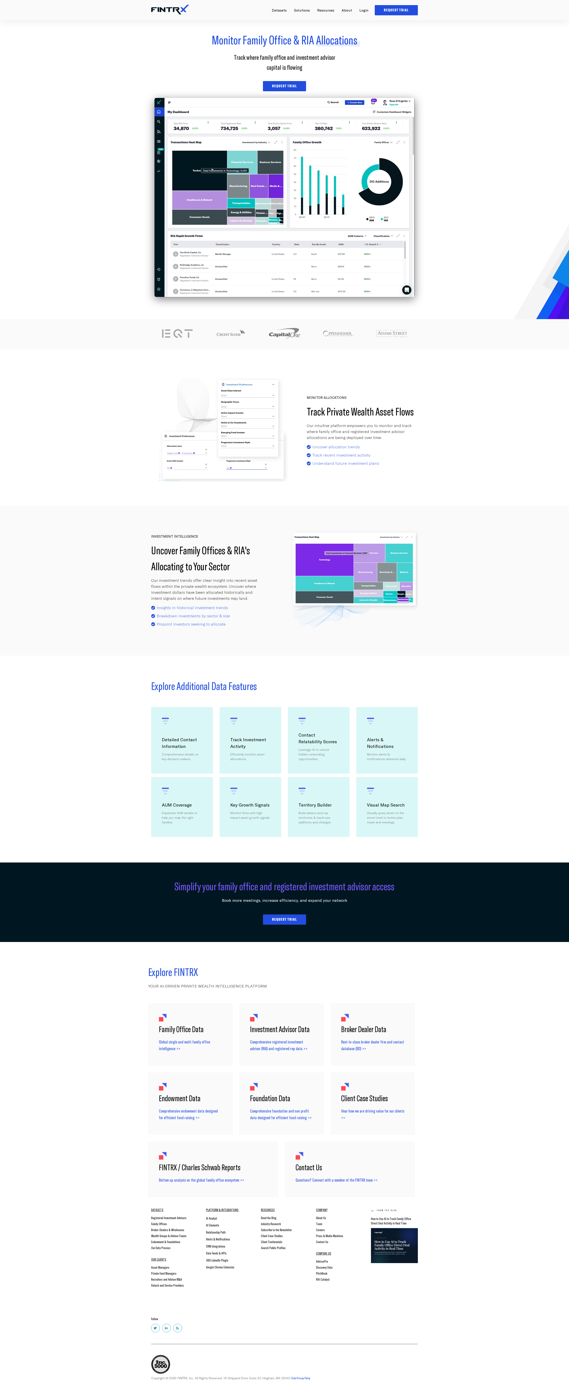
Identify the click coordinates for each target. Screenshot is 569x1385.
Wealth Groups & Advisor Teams (168, 1236)
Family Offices (159, 1224)
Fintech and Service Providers (167, 1285)
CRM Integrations (215, 1246)
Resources (325, 10)
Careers (320, 1230)
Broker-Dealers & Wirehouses (167, 1230)
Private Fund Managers (163, 1273)
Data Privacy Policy (300, 1378)
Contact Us (322, 1242)
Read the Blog (268, 1218)
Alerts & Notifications (218, 1239)
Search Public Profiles (273, 1248)
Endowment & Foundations (165, 1242)
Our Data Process (160, 1248)
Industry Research (271, 1224)
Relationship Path (216, 1232)
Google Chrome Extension (220, 1267)
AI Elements (212, 1225)
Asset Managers (160, 1267)
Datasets (279, 10)
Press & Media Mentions (329, 1236)
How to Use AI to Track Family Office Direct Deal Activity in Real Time (391, 1220)
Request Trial (284, 919)
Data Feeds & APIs (216, 1253)
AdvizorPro (322, 1261)
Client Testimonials (271, 1242)
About (347, 10)
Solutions (302, 10)
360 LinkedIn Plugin (217, 1260)
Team (319, 1224)
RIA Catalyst (323, 1279)
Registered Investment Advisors (168, 1218)
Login (363, 10)
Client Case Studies (272, 1236)
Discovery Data (324, 1267)
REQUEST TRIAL (284, 86)
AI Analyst (211, 1218)
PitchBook (321, 1273)
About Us (321, 1218)
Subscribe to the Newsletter (276, 1230)
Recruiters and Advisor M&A (166, 1279)
